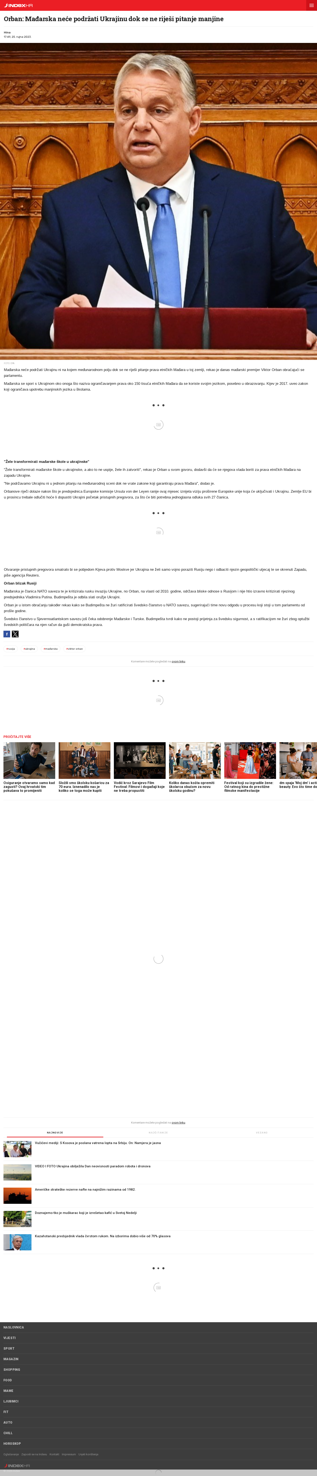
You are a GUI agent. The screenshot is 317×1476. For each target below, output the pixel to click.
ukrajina (29, 648)
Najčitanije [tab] (158, 1132)
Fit (5, 1412)
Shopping (11, 1369)
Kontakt (54, 1454)
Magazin (11, 1359)
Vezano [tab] (262, 1132)
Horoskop (12, 1443)
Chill (8, 1433)
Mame (8, 1391)
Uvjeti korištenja (88, 1454)
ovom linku (178, 661)
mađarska (51, 648)
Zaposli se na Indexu (34, 1454)
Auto (8, 1422)
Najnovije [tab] (55, 1132)
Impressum (69, 1454)
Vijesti (9, 1338)
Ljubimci (10, 1401)
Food (7, 1380)
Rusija (10, 648)
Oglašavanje (11, 1454)
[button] (311, 5)
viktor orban (74, 648)
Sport (8, 1348)
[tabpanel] (158, 1197)
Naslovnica (13, 1327)
